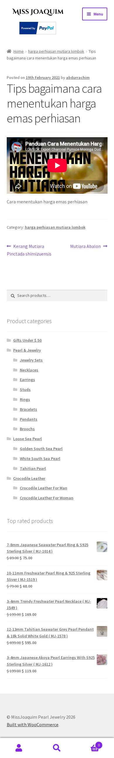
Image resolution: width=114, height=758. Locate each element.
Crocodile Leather (29, 478)
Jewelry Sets (31, 360)
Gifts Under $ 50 (27, 340)
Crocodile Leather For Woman (46, 497)
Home (18, 51)
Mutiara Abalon (85, 246)
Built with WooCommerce (32, 724)
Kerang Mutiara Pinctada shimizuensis (29, 250)
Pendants (28, 419)
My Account (19, 748)
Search (57, 748)
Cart (88, 743)
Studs (25, 389)
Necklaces (29, 370)
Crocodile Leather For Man (43, 488)
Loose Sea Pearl (27, 438)
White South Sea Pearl (40, 458)
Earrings (27, 379)
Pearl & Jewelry (27, 350)
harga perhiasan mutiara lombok (56, 51)
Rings (25, 399)
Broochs (27, 428)
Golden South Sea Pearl (41, 448)
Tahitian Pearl (33, 468)
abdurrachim (78, 77)
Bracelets (28, 409)
